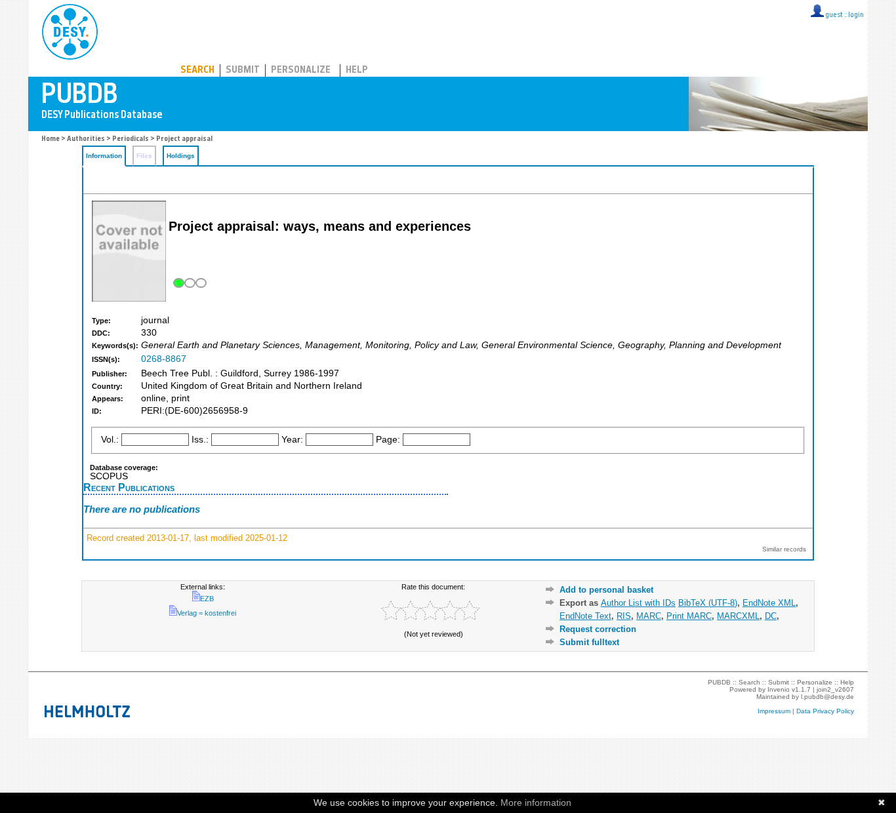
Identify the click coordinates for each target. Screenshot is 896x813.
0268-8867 (163, 359)
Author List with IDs (638, 603)
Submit (243, 70)
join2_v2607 (835, 689)
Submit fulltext (589, 642)
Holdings (181, 155)
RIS (624, 616)
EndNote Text (585, 616)
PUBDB (127, 29)
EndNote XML (769, 603)
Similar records (784, 549)
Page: (388, 440)
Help (357, 70)
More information (535, 802)
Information (104, 155)
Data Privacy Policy (825, 711)
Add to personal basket (606, 590)
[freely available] (189, 283)
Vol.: (110, 440)
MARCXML (738, 616)
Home (50, 139)
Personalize (301, 70)
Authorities (86, 139)
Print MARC (689, 616)
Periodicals (130, 139)
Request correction (598, 629)
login (856, 15)
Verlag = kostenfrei (206, 613)
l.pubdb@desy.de (827, 696)
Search (197, 70)
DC (771, 616)
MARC (648, 616)
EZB (207, 599)
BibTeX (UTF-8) (707, 603)
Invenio (778, 689)
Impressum (774, 711)
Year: (292, 440)
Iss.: (200, 440)
